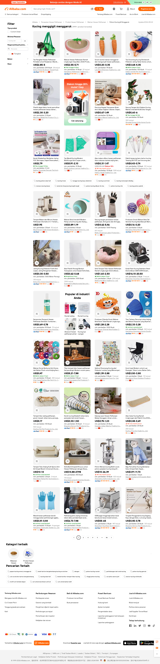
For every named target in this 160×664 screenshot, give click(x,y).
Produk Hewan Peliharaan (74, 22)
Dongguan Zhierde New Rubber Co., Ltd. (108, 329)
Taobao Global (90, 653)
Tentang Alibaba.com (13, 593)
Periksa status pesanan (137, 607)
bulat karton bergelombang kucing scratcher (53, 571)
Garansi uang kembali (43, 603)
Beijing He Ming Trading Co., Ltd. (106, 280)
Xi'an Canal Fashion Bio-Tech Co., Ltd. (46, 380)
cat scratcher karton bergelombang (22, 576)
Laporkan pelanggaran (106, 622)
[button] (92, 8)
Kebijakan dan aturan (43, 620)
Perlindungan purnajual (44, 611)
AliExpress (46, 653)
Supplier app (76, 643)
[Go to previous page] (74, 537)
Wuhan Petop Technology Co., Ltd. (76, 230)
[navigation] (18, 280)
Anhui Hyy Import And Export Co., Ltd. (46, 282)
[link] (157, 642)
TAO (98, 653)
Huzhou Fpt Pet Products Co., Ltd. (45, 429)
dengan (76, 571)
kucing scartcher (104, 181)
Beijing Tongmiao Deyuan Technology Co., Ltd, (46, 170)
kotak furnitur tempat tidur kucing (68, 576)
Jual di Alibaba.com (136, 598)
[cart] (121, 9)
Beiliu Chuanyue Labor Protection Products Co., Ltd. (108, 233)
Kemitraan (132, 616)
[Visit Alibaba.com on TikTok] (153, 625)
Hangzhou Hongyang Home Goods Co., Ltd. (139, 331)
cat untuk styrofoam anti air (41, 582)
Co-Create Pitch (11, 603)
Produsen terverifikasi (75, 598)
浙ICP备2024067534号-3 (140, 660)
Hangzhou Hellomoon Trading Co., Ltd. (77, 72)
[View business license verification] (101, 660)
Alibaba (35, 22)
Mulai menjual (134, 603)
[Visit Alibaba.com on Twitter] (139, 625)
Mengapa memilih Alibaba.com (16, 598)
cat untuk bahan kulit (65, 582)
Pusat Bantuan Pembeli (106, 598)
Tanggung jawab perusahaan (15, 607)
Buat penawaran (72, 603)
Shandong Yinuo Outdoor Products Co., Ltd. (139, 378)
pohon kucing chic (117, 186)
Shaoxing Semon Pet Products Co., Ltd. (77, 426)
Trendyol (105, 653)
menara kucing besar (43, 186)
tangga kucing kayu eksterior (82, 181)
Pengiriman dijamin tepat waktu (47, 607)
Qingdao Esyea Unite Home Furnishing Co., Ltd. (139, 122)
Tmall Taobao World (68, 653)
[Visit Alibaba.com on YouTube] (149, 625)
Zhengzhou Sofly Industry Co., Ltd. (107, 479)
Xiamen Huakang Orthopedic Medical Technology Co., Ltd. (139, 477)
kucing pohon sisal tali (43, 181)
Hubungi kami (103, 603)
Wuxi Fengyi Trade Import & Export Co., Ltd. (46, 230)
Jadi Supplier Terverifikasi (138, 611)
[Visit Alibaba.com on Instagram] (144, 625)
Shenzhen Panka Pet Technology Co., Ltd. (46, 479)
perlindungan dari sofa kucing (116, 571)
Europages (114, 653)
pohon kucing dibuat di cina (95, 186)
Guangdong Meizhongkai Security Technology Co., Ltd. (77, 284)
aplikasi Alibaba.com (113, 643)
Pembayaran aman (42, 598)
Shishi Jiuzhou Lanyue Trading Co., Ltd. (77, 168)
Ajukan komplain (104, 607)
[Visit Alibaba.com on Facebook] (130, 625)
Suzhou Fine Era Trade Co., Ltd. (137, 431)
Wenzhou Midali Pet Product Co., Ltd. (46, 117)
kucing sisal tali (46, 576)
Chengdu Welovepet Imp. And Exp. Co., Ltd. (46, 329)
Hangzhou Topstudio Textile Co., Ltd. (46, 528)
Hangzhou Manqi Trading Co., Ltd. (107, 117)
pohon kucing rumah (93, 571)
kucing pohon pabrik (136, 186)
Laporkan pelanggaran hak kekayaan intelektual (111, 617)
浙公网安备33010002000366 (118, 660)
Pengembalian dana (105, 611)
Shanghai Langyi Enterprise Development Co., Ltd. (77, 480)
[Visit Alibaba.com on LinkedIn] (135, 625)
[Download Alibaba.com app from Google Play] (147, 643)
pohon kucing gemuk (139, 571)
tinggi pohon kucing (93, 576)
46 (107, 537)
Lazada (80, 653)
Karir (6, 611)
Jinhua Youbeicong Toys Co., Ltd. (107, 378)
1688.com (56, 653)
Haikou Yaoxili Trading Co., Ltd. (105, 172)
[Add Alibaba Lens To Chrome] (42, 643)
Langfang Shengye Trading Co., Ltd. (107, 70)
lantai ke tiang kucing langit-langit (68, 186)
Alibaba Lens (18, 643)
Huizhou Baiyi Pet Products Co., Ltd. (138, 168)
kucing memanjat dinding (125, 181)
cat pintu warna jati (112, 576)
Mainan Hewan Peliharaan (96, 22)
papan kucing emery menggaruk (20, 571)
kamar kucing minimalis (134, 576)
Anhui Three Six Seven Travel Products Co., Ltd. (46, 70)
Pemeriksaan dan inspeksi (45, 616)
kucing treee (62, 181)
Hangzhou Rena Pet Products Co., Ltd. (139, 230)
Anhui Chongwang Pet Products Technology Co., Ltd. (77, 380)
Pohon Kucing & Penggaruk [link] (119, 22)
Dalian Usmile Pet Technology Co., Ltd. (139, 72)
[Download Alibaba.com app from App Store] (130, 643)
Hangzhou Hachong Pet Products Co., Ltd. (77, 528)
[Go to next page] (111, 537)
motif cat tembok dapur (18, 582)
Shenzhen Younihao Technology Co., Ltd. (139, 279)
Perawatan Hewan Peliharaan (51, 22)
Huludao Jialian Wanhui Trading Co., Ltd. (108, 426)
